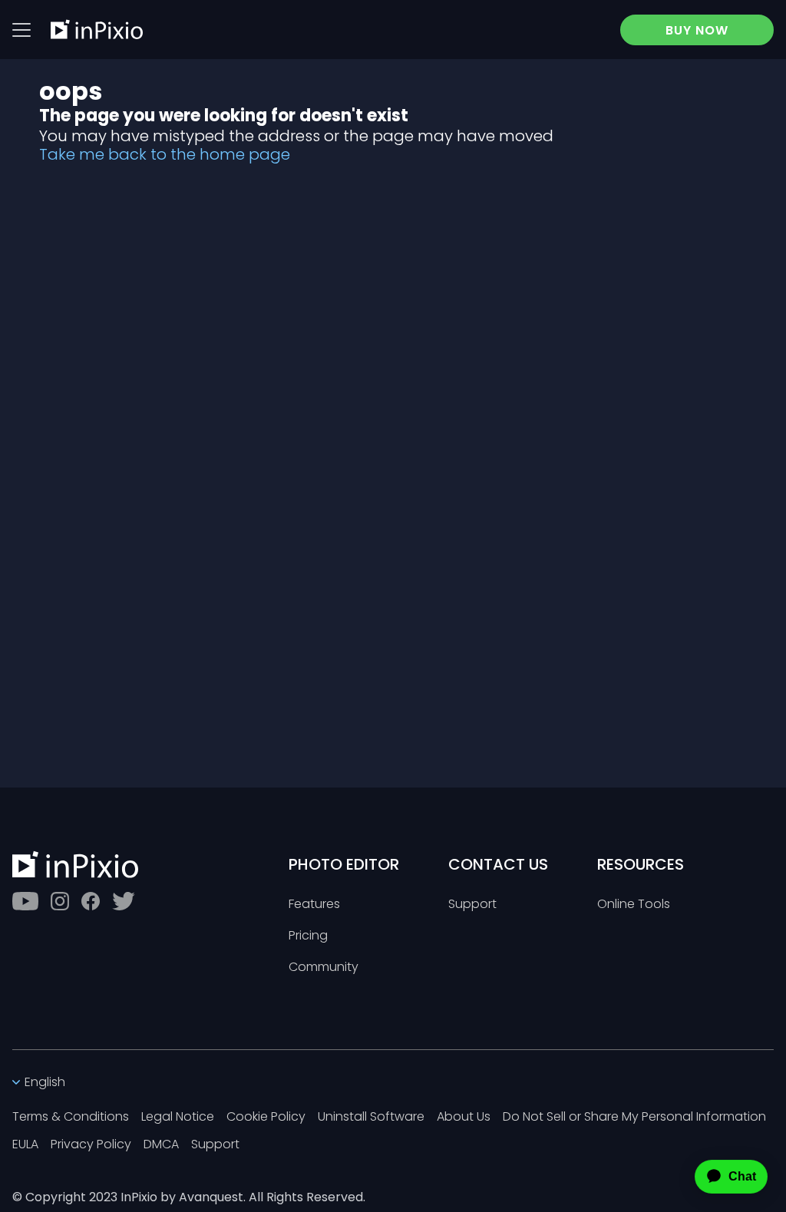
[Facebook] (90, 901)
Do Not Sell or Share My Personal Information (634, 1117)
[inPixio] (97, 29)
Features (314, 905)
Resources (640, 864)
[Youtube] (25, 901)
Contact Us (498, 864)
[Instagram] (60, 901)
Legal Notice (177, 1117)
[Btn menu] (21, 30)
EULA (25, 1145)
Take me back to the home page (164, 154)
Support (472, 905)
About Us (463, 1117)
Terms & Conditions (70, 1117)
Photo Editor (344, 864)
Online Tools (633, 905)
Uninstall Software (371, 1117)
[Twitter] (123, 901)
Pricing (308, 936)
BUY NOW (696, 30)
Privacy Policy (91, 1145)
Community (323, 967)
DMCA (161, 1145)
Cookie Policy (265, 1117)
